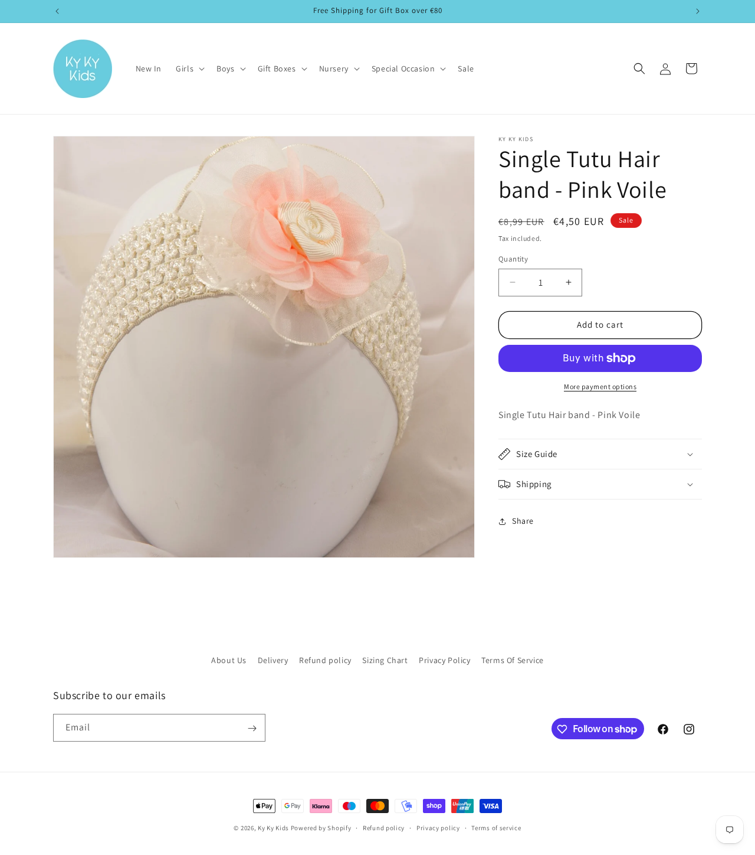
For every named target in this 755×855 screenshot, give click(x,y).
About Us (229, 660)
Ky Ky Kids (273, 828)
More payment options (600, 386)
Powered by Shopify (321, 828)
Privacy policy (438, 827)
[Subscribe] (252, 728)
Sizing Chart (385, 660)
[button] (189, 68)
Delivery (273, 660)
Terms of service (496, 827)
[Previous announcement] (57, 11)
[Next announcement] (698, 11)
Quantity (513, 259)
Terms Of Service (512, 660)
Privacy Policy (444, 660)
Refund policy (325, 660)
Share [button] (523, 520)
